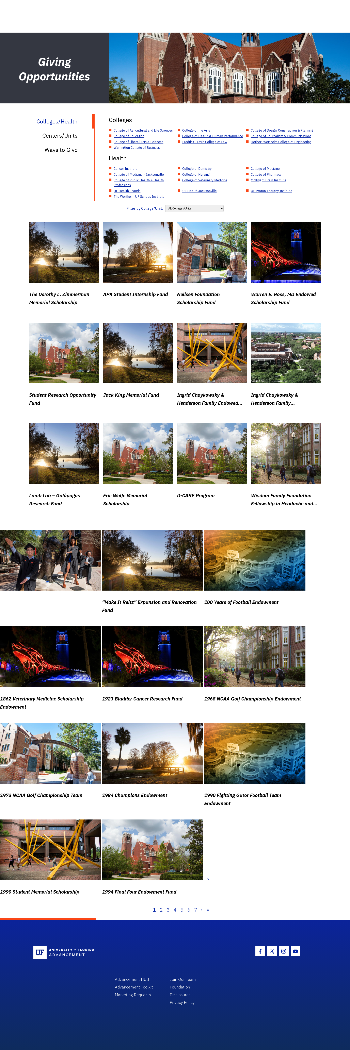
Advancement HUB (132, 979)
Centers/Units (60, 135)
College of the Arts (196, 130)
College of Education (129, 136)
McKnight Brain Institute (268, 180)
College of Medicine (265, 169)
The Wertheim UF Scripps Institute (139, 196)
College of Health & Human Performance (212, 136)
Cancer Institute (125, 169)
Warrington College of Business (137, 148)
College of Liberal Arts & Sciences (138, 142)
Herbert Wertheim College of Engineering (281, 142)
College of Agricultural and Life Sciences (143, 130)
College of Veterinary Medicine (204, 180)
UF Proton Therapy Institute (271, 191)
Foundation (180, 987)
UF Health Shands (127, 191)
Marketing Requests (133, 994)
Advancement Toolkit (134, 987)
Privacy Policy (182, 1002)
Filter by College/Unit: (145, 208)
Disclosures (180, 994)
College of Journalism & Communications (281, 136)
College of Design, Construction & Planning (282, 130)
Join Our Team (183, 979)
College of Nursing (196, 174)
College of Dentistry (197, 169)
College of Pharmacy (266, 174)
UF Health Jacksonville (199, 191)
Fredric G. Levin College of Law (204, 142)
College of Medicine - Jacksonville (139, 174)
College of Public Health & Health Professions (139, 182)
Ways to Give (61, 149)
